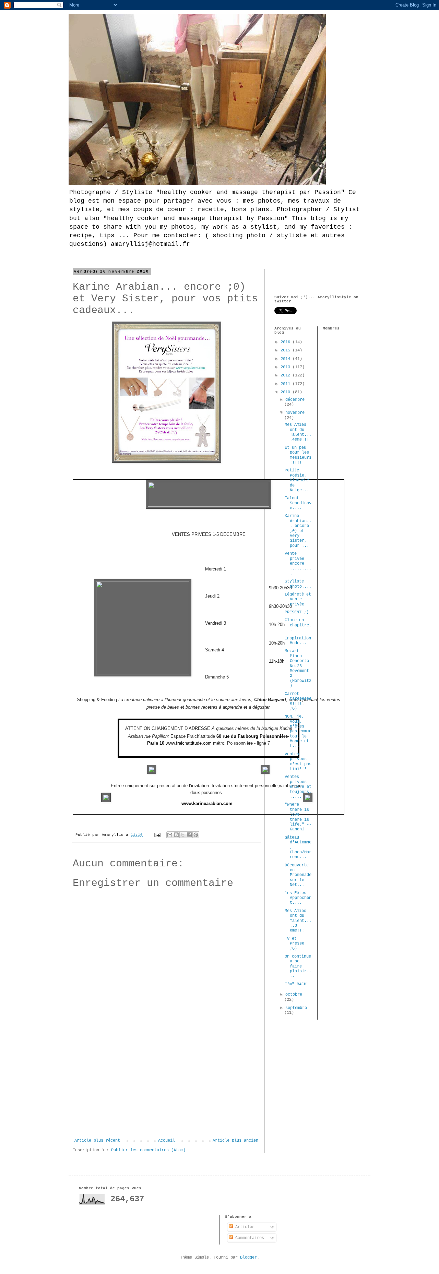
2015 (287, 350)
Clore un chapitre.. (298, 625)
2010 (287, 392)
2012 (287, 375)
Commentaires (248, 1238)
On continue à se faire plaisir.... (298, 966)
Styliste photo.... (298, 584)
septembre (296, 1008)
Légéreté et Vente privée (298, 599)
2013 (287, 367)
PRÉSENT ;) (297, 612)
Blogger (248, 1257)
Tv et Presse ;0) (294, 943)
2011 (287, 384)
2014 (287, 359)
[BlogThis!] (176, 834)
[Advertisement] (166, 1087)
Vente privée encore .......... (298, 563)
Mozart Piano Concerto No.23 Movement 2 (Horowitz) (298, 668)
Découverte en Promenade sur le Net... (298, 875)
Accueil (166, 1140)
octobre (293, 994)
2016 (287, 342)
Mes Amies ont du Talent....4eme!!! (298, 432)
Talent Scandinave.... (298, 503)
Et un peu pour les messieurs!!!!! (298, 455)
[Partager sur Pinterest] (195, 834)
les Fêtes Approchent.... (298, 898)
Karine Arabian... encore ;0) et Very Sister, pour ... (298, 531)
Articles (243, 1227)
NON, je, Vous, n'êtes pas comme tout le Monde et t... (298, 731)
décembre (295, 399)
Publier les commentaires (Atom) (148, 1150)
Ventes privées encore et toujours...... (298, 786)
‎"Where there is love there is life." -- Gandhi (298, 817)
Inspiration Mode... (298, 641)
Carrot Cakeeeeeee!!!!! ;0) (298, 701)
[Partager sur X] (182, 834)
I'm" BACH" (297, 984)
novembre (295, 412)
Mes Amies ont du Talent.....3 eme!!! (298, 921)
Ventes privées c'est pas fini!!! (298, 761)
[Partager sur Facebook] (189, 834)
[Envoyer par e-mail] (169, 834)
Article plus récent (97, 1140)
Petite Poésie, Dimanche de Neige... (297, 480)
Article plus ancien (235, 1140)
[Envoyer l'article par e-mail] (158, 835)
